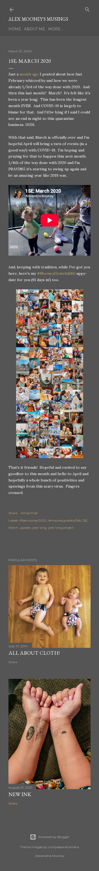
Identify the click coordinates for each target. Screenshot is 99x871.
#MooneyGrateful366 (56, 273)
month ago (29, 74)
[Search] (87, 8)
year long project (61, 528)
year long (39, 528)
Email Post (29, 513)
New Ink (19, 794)
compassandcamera (63, 847)
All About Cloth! (34, 652)
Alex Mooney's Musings (38, 19)
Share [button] (12, 513)
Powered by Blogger (53, 837)
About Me (34, 29)
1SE (84, 520)
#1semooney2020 (33, 520)
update (25, 528)
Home (14, 29)
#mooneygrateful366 (64, 520)
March (13, 528)
